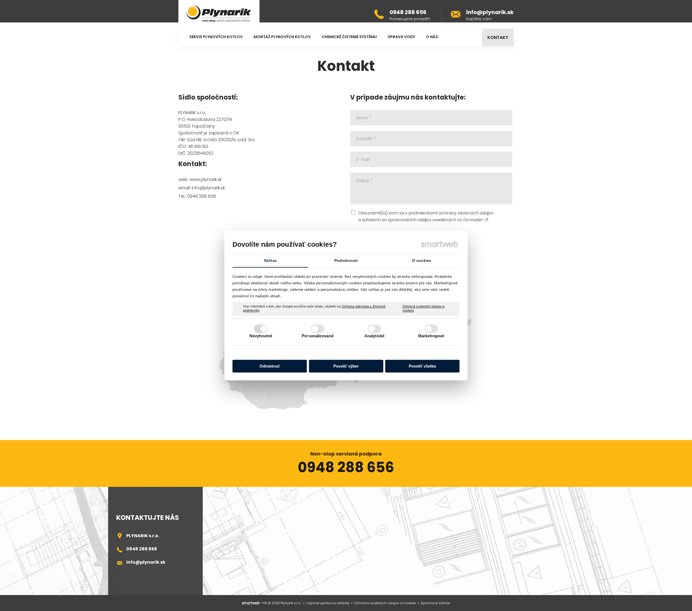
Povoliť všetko (422, 366)
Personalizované (318, 335)
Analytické (374, 335)
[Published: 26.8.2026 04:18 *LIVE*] (264, 603)
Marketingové (431, 335)
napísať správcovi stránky (328, 603)
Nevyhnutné (260, 335)
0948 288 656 (141, 549)
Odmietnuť (270, 366)
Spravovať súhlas (435, 603)
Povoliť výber (346, 366)
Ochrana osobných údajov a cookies (423, 309)
